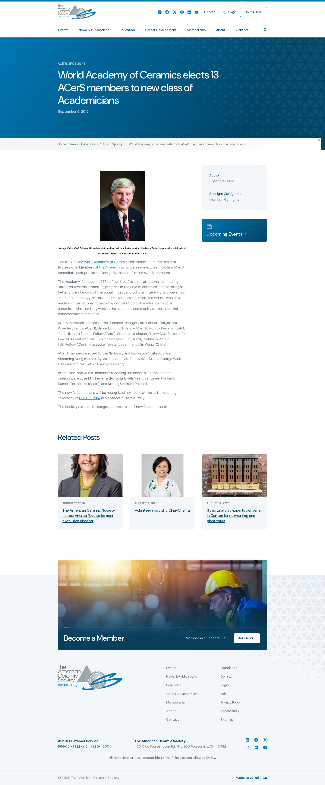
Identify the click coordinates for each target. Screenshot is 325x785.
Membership (196, 30)
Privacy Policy (230, 702)
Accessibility (229, 711)
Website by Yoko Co (251, 777)
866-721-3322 (69, 746)
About (221, 30)
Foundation (228, 668)
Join (223, 694)
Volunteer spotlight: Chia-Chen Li (162, 510)
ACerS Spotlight (114, 144)
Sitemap (226, 720)
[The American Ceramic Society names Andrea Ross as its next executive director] (90, 475)
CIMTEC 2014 (89, 398)
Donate (209, 12)
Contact (242, 30)
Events (63, 30)
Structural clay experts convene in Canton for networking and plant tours (234, 515)
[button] (265, 30)
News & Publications (94, 30)
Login (232, 12)
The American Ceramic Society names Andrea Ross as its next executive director (88, 515)
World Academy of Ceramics (106, 261)
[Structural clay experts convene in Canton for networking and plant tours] (234, 475)
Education (127, 30)
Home (62, 144)
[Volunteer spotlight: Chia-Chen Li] (162, 475)
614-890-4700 (97, 746)
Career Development (161, 30)
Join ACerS (253, 12)
